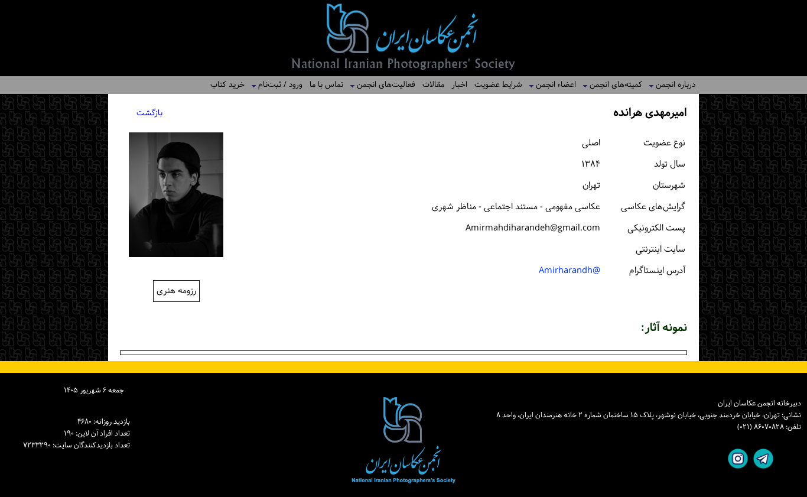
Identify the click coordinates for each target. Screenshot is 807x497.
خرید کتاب (227, 85)
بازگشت (149, 113)
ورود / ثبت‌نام (276, 85)
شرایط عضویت (498, 85)
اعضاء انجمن (552, 85)
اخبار (459, 85)
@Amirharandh (569, 271)
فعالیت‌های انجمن (382, 85)
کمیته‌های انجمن (612, 85)
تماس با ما (326, 85)
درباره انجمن (672, 85)
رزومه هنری (176, 291)
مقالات (433, 85)
